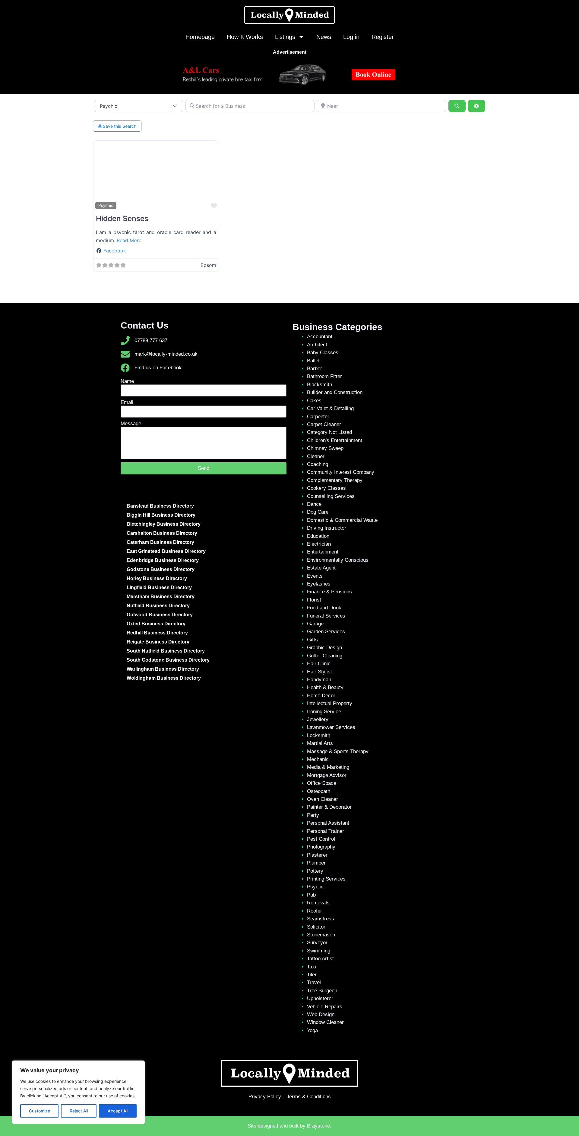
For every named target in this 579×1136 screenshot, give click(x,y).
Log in (351, 37)
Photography (321, 847)
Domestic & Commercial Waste (342, 520)
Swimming (318, 951)
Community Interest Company (340, 472)
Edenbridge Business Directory (163, 560)
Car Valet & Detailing (330, 408)
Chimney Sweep (325, 448)
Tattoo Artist (320, 958)
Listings (285, 37)
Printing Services (326, 879)
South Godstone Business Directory (168, 660)
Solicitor (316, 927)
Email (127, 402)
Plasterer (317, 855)
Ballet (313, 361)
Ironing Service (324, 711)
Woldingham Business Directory (164, 678)
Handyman (319, 679)
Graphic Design (324, 647)
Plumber (316, 863)
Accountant (319, 336)
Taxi (311, 967)
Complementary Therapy (334, 480)
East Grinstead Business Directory (166, 551)
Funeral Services (326, 616)
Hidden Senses (122, 218)
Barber (314, 368)
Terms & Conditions (309, 1096)
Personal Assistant (328, 823)
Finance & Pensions (329, 592)
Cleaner (315, 456)
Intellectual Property (329, 703)
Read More (129, 240)
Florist (314, 600)
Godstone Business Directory (161, 569)
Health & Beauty (325, 687)
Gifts (312, 640)
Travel (314, 982)
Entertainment (322, 552)
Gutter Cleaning (324, 656)
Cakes (314, 400)
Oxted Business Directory (156, 623)
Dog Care (317, 512)
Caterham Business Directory (160, 542)
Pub (311, 895)
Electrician (319, 544)
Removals (318, 903)
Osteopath (318, 791)
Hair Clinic (319, 663)
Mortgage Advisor (326, 775)
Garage (315, 624)
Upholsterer (320, 998)
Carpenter (318, 416)
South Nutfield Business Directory (166, 650)
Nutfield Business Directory (158, 605)
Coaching (317, 464)
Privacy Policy (264, 1096)
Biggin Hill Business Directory (161, 515)
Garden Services (326, 631)
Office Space (321, 783)
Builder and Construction (334, 392)
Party (313, 815)
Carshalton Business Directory (162, 533)
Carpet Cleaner (324, 424)
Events (315, 576)
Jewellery (317, 719)
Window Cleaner (325, 1022)
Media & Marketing (328, 767)
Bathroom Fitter (324, 376)
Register (383, 37)
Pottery (315, 871)
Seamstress (320, 919)
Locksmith (318, 735)
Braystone (318, 1126)
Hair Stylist (319, 672)
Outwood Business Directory (160, 614)
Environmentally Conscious (338, 560)
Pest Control (321, 839)
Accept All (118, 1110)
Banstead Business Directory (160, 506)
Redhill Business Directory (157, 632)
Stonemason (321, 935)
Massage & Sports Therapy (338, 751)
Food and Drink (324, 608)
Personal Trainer (325, 831)
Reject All (79, 1110)
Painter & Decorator (329, 807)
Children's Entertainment (334, 440)
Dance (314, 504)
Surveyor (317, 942)
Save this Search (119, 126)
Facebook (114, 251)
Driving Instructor (326, 528)
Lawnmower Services (331, 727)
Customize (39, 1110)
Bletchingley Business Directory (164, 524)
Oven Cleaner (322, 799)
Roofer (314, 911)
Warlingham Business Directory (163, 669)
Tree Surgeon (322, 990)
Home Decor (321, 695)
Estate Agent (321, 568)
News (323, 37)
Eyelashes (319, 584)
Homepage (200, 37)
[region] (78, 1092)
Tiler (312, 974)
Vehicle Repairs (324, 1006)
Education (318, 536)
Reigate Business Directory (158, 641)
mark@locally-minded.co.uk (166, 354)
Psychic (105, 205)
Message (131, 423)
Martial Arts (320, 743)
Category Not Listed (329, 432)
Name (127, 381)
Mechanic (318, 759)
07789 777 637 (150, 340)
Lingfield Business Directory (159, 587)
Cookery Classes (326, 488)
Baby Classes (322, 352)
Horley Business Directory (157, 578)
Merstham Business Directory (161, 596)
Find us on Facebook (158, 368)
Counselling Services (331, 496)
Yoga (312, 1030)
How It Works (245, 37)
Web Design (320, 1014)
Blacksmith (319, 384)
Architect (317, 345)
